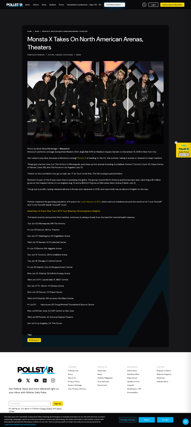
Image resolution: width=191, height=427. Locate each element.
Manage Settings (127, 420)
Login (153, 5)
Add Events (132, 370)
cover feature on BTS (90, 201)
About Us (72, 378)
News (78, 55)
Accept (165, 420)
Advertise (161, 378)
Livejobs (130, 385)
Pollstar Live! (73, 370)
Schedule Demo (113, 5)
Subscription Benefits (172, 5)
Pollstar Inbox (162, 381)
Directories (102, 385)
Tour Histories (103, 381)
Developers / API (134, 389)
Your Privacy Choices (77, 389)
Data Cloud (132, 378)
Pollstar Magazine (105, 378)
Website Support (164, 374)
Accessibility (132, 392)
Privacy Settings (75, 385)
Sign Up (57, 403)
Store (70, 374)
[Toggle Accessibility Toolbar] (185, 421)
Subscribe (102, 370)
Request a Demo (164, 370)
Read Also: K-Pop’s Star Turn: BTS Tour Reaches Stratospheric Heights (63, 211)
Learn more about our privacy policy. (20, 424)
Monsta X (81, 158)
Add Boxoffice (133, 374)
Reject (147, 420)
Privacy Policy (46, 408)
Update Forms (133, 381)
